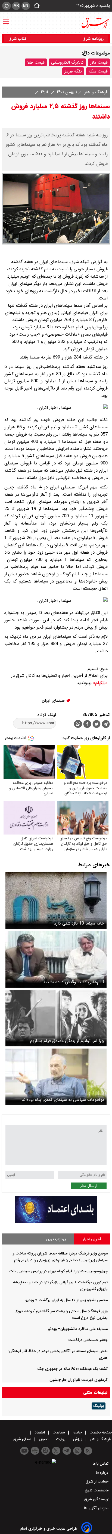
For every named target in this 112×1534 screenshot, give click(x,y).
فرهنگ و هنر (95, 92)
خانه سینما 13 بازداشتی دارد (79, 923)
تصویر (43, 1439)
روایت (61, 1439)
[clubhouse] (35, 1451)
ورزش (77, 1439)
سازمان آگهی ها (97, 1508)
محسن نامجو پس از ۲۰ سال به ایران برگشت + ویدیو (66, 1300)
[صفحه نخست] (35, 6)
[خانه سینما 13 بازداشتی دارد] (56, 900)
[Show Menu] (6, 19)
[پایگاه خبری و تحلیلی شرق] (95, 23)
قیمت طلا (36, 62)
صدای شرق (22, 1439)
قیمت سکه (98, 71)
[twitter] (96, 724)
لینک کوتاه (47, 714)
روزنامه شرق (93, 38)
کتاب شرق (18, 38)
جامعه (77, 1432)
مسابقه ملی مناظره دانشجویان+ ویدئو (78, 1329)
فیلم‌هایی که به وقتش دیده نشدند (73, 982)
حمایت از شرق (98, 1481)
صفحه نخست (100, 1432)
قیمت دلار (99, 62)
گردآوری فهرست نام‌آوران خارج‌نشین (78, 1380)
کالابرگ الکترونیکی (67, 62)
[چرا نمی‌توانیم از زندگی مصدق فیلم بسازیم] (56, 1018)
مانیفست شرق (97, 1490)
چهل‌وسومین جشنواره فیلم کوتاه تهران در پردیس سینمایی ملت (58, 1271)
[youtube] (24, 1451)
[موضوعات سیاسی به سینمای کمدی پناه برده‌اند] (56, 1077)
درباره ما (103, 1473)
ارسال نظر (88, 1186)
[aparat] (45, 1451)
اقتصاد (40, 1432)
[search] (6, 6)
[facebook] (87, 724)
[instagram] (77, 1451)
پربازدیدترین (56, 1239)
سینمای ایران (54, 700)
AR (16, 5)
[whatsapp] (78, 724)
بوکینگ (98, 1406)
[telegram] (106, 725)
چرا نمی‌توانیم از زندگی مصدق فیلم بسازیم (67, 1040)
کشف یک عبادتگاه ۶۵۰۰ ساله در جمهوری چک (72, 1369)
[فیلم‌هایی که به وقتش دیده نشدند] (56, 959)
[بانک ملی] (56, 1221)
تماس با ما (101, 1464)
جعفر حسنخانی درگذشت (88, 1340)
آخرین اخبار (92, 1239)
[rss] (88, 1451)
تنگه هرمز (73, 71)
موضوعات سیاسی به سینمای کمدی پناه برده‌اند (63, 1099)
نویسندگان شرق (97, 1499)
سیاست (58, 1432)
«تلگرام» (100, 683)
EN (25, 5)
